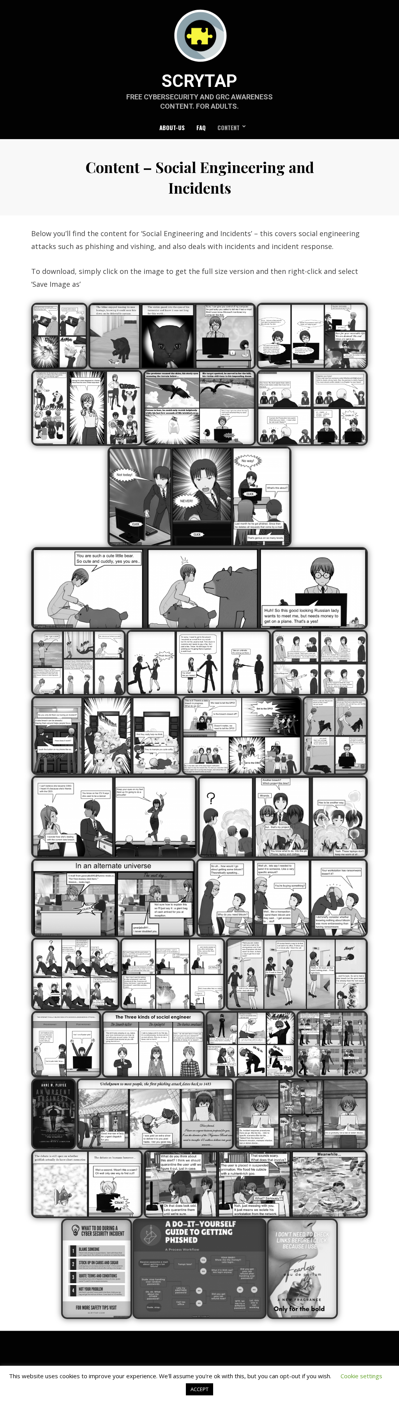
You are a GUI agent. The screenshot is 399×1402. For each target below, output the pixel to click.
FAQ (201, 127)
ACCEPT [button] (199, 1389)
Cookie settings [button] (361, 1376)
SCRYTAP (199, 81)
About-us (172, 127)
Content (228, 127)
